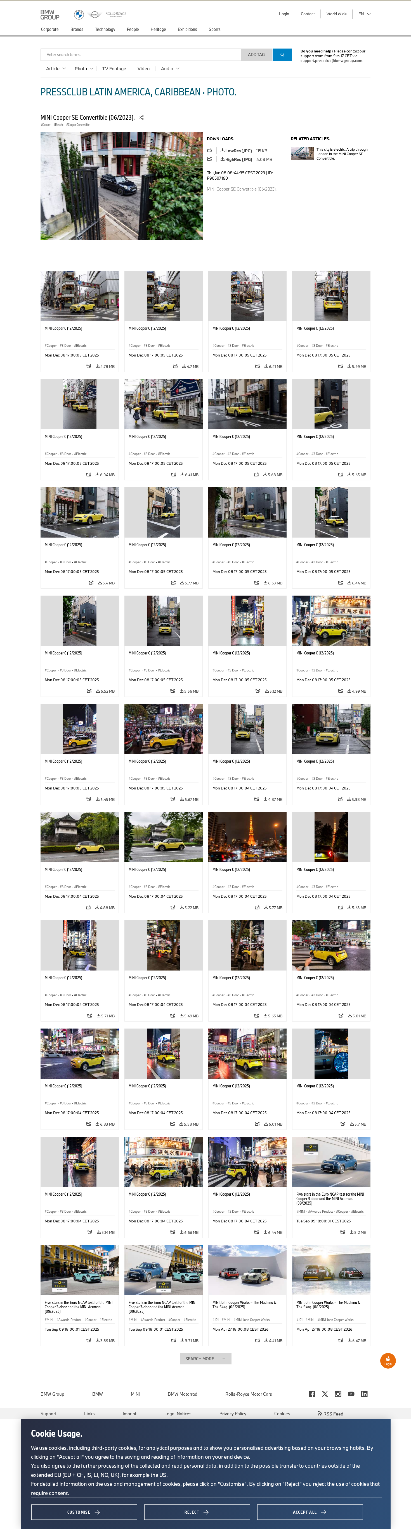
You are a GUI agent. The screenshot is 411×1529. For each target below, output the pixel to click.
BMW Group (52, 1394)
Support (48, 1413)
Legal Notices (178, 1413)
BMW (97, 1394)
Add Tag (256, 54)
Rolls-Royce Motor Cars (248, 1394)
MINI (135, 1394)
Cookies (282, 1413)
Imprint (129, 1413)
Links (89, 1413)
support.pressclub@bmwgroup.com (331, 60)
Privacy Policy (232, 1413)
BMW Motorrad (182, 1394)
